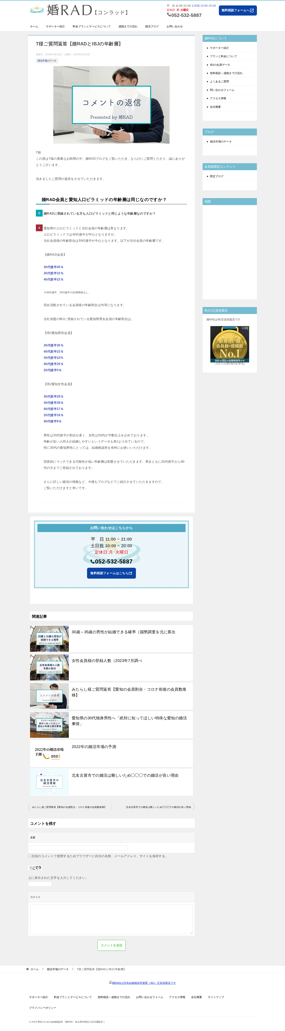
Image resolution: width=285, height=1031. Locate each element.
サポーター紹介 (55, 26)
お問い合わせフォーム (149, 997)
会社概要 (215, 106)
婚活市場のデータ (47, 60)
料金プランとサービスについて (92, 26)
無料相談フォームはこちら (109, 573)
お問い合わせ (175, 26)
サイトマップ (216, 997)
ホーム (34, 26)
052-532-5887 (114, 561)
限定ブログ (217, 176)
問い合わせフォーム (222, 89)
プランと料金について (223, 56)
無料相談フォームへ (238, 10)
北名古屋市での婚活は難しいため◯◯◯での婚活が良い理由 (125, 775)
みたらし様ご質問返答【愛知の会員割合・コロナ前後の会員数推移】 (129, 692)
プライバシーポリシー (42, 1007)
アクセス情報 (218, 98)
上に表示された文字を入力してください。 (58, 877)
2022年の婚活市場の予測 (94, 747)
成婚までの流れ (127, 26)
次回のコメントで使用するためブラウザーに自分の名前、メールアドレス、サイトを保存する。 (99, 856)
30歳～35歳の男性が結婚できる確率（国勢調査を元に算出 (123, 632)
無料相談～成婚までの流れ (226, 73)
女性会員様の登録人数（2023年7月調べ (107, 660)
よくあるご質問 (219, 81)
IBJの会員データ (220, 64)
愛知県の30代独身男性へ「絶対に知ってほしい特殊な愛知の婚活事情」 (129, 721)
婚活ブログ (152, 26)
